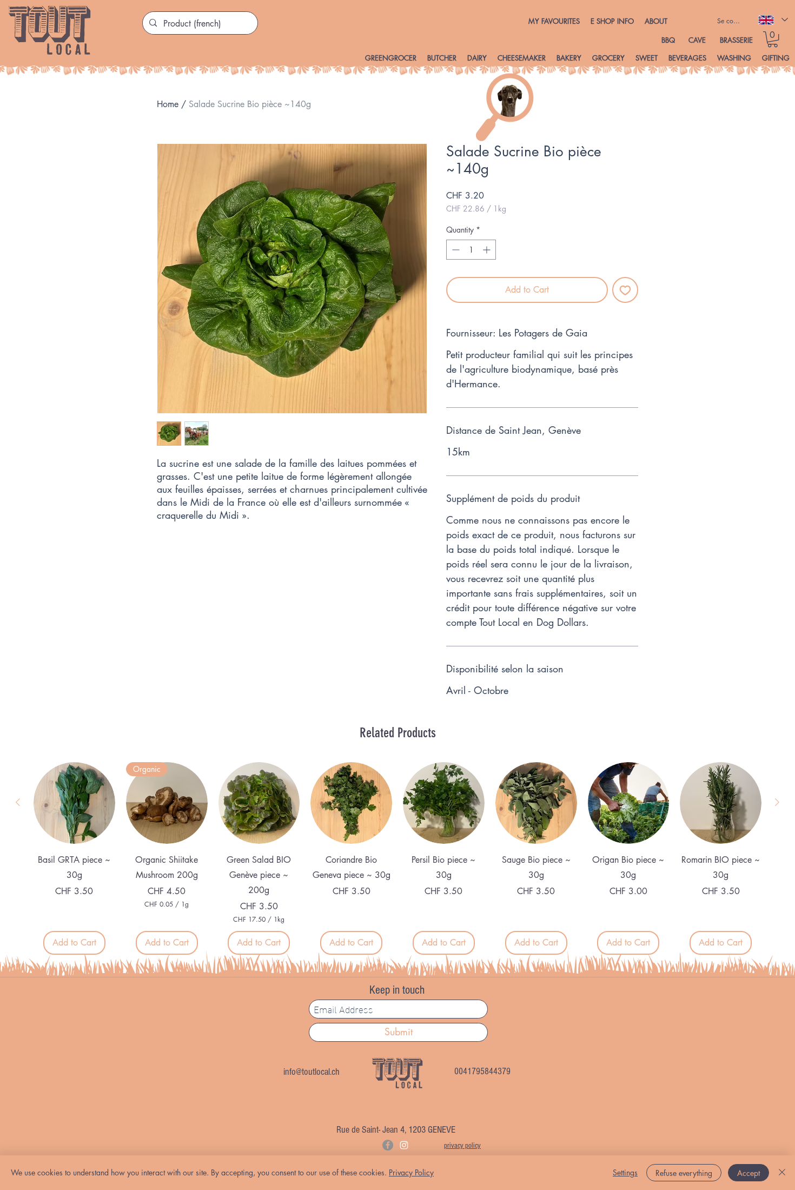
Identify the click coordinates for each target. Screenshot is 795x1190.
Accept (748, 1173)
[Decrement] (454, 249)
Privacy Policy (411, 1172)
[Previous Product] (17, 802)
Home (167, 104)
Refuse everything (683, 1173)
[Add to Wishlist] (625, 290)
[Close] (782, 1172)
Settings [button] (625, 1172)
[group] (397, 858)
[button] (612, 21)
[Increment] (487, 249)
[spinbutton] (471, 249)
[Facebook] (387, 1145)
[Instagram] (404, 1145)
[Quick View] (74, 803)
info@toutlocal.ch (311, 1071)
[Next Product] (777, 802)
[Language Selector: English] (772, 19)
